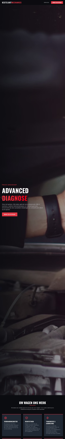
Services (46, 2)
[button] (63, 197)
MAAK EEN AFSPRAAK (57, 2)
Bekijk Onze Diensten (10, 214)
